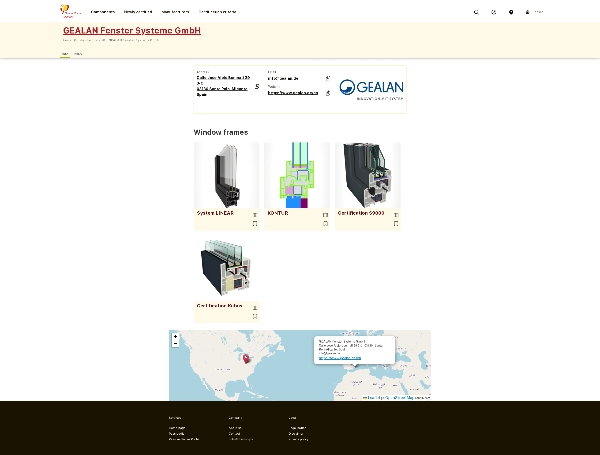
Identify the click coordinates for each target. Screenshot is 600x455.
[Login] (493, 12)
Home (67, 40)
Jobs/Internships (241, 439)
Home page (177, 428)
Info (65, 54)
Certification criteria (217, 12)
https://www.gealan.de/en (293, 93)
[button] (246, 359)
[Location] (511, 12)
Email (272, 72)
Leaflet (373, 397)
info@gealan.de (283, 78)
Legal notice (297, 428)
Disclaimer (296, 433)
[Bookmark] (255, 223)
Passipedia (176, 433)
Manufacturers (175, 12)
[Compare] (255, 215)
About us (235, 428)
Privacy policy (298, 439)
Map (78, 54)
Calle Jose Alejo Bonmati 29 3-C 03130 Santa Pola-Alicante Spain (223, 86)
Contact (234, 433)
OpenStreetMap (399, 397)
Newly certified (138, 12)
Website (274, 87)
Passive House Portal (184, 439)
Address (203, 72)
